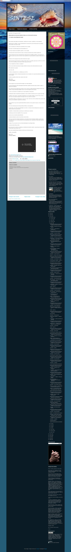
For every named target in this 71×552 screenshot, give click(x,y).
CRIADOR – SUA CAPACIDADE (55, 401)
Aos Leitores (51, 176)
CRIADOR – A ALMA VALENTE (55, 290)
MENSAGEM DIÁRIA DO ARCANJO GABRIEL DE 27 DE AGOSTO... (56, 244)
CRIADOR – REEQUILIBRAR (55, 411)
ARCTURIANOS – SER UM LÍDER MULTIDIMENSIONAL (55, 280)
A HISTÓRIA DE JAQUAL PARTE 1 (56, 355)
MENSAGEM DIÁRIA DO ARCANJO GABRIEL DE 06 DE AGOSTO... (56, 383)
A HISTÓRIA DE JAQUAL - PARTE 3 (56, 260)
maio (51, 426)
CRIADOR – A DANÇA (53, 362)
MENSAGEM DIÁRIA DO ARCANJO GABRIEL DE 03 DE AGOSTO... (56, 405)
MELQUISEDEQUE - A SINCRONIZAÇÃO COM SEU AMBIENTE (55, 380)
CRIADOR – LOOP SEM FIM (54, 253)
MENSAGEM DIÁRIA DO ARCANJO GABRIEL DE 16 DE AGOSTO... (56, 321)
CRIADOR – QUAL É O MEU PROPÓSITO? (54, 395)
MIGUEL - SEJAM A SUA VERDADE (56, 255)
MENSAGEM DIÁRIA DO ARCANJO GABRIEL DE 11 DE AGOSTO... (56, 352)
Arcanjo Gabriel (22, 160)
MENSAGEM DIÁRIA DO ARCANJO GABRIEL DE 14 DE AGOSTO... (56, 334)
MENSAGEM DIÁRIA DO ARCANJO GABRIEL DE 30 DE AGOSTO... (56, 225)
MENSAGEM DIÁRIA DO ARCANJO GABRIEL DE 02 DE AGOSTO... (56, 410)
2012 (50, 435)
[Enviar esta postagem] (20, 158)
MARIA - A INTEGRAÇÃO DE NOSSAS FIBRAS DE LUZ (55, 297)
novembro (52, 218)
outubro (51, 220)
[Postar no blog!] (23, 158)
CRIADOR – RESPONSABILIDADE (56, 278)
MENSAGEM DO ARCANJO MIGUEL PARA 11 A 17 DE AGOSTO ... (56, 350)
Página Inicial (11, 29)
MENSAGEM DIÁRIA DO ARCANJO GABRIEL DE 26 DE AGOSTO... (56, 252)
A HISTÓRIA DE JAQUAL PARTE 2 (56, 332)
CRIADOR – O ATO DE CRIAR (55, 233)
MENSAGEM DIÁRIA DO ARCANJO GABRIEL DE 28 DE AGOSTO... (56, 235)
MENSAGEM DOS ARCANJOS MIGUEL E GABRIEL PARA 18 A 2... (55, 307)
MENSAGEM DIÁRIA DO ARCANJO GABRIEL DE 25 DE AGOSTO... (56, 257)
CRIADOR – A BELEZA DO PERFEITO (54, 301)
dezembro (52, 217)
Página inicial (27, 196)
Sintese (55, 78)
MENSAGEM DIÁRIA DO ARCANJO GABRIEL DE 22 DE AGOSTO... (56, 276)
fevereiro (51, 430)
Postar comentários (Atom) (15, 198)
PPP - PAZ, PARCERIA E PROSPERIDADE (53, 200)
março (51, 429)
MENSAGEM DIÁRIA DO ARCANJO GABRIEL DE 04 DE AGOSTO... (56, 399)
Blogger (45, 548)
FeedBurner (57, 104)
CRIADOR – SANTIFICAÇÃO (55, 353)
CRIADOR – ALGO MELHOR (54, 358)
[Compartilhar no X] (24, 158)
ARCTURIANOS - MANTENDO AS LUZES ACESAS (55, 292)
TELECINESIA (52, 313)
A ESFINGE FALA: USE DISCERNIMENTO (54, 294)
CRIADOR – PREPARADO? (54, 315)
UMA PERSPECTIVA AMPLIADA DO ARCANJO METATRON (56, 268)
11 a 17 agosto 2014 (16, 160)
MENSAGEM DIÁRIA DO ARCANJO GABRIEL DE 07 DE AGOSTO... (56, 373)
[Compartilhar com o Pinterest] (26, 158)
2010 (50, 438)
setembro (52, 221)
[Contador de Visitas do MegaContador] (51, 155)
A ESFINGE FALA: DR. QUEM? (55, 261)
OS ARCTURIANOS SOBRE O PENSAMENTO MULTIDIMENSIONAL (55, 249)
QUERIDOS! (51, 193)
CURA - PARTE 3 (53, 286)
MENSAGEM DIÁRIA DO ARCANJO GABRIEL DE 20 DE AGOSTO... (56, 288)
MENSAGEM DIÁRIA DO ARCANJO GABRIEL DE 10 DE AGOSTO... (56, 357)
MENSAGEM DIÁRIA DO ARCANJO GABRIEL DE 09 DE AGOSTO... (56, 361)
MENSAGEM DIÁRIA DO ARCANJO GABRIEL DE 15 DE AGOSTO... (56, 329)
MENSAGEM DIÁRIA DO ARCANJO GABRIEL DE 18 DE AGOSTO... (56, 303)
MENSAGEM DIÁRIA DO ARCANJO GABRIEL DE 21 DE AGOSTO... (56, 282)
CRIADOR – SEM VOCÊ (54, 330)
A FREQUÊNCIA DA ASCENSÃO (55, 340)
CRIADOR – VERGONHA (54, 325)
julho (51, 423)
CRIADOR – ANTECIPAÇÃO (54, 344)
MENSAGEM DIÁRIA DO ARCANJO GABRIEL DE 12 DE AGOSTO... (56, 346)
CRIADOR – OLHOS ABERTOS (55, 305)
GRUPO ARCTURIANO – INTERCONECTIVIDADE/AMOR (55, 403)
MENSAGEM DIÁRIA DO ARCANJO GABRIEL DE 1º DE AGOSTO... (56, 417)
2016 (50, 213)
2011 (50, 436)
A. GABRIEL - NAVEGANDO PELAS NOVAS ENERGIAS (56, 370)
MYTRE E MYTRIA (33, 29)
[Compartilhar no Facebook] (25, 158)
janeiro (51, 432)
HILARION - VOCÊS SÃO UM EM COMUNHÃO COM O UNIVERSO (56, 415)
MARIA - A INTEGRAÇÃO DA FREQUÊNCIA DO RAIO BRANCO (56, 338)
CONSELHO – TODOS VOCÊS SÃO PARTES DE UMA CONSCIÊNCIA (55, 206)
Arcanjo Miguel (27, 160)
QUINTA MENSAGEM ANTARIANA (55, 390)
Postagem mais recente (14, 196)
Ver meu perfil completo (52, 85)
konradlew (37, 548)
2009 (50, 439)
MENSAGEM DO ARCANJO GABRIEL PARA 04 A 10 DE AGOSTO (56, 397)
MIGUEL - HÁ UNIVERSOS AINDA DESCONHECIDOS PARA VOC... (56, 389)
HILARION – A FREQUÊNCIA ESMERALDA (55, 229)
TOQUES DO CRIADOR (22, 29)
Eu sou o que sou (33, 160)
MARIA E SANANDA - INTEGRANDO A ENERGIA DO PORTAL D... (56, 386)
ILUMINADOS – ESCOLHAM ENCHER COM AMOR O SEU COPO (56, 239)
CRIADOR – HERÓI (53, 347)
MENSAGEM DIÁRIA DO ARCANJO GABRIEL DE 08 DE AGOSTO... (56, 366)
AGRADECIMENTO (53, 420)
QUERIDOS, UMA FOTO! (58, 187)
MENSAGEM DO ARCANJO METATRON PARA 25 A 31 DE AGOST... (55, 241)
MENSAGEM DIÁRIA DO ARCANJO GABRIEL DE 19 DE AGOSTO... (56, 299)
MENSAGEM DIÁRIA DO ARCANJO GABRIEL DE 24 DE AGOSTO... (56, 264)
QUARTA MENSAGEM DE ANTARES (56, 421)
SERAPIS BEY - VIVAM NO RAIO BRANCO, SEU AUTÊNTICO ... (55, 324)
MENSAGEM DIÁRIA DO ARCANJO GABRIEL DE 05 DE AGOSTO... (56, 392)
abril (51, 427)
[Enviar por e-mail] (22, 158)
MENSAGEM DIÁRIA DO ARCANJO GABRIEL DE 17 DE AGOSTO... (56, 312)
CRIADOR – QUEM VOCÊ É (54, 272)
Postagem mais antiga (40, 196)
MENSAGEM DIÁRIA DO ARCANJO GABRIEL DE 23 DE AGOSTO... (56, 270)
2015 (50, 214)
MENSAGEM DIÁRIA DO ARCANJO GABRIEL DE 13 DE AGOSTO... (56, 342)
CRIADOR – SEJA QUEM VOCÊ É (55, 384)
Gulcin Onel (38, 160)
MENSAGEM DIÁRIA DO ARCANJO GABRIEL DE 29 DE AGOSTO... (56, 231)
